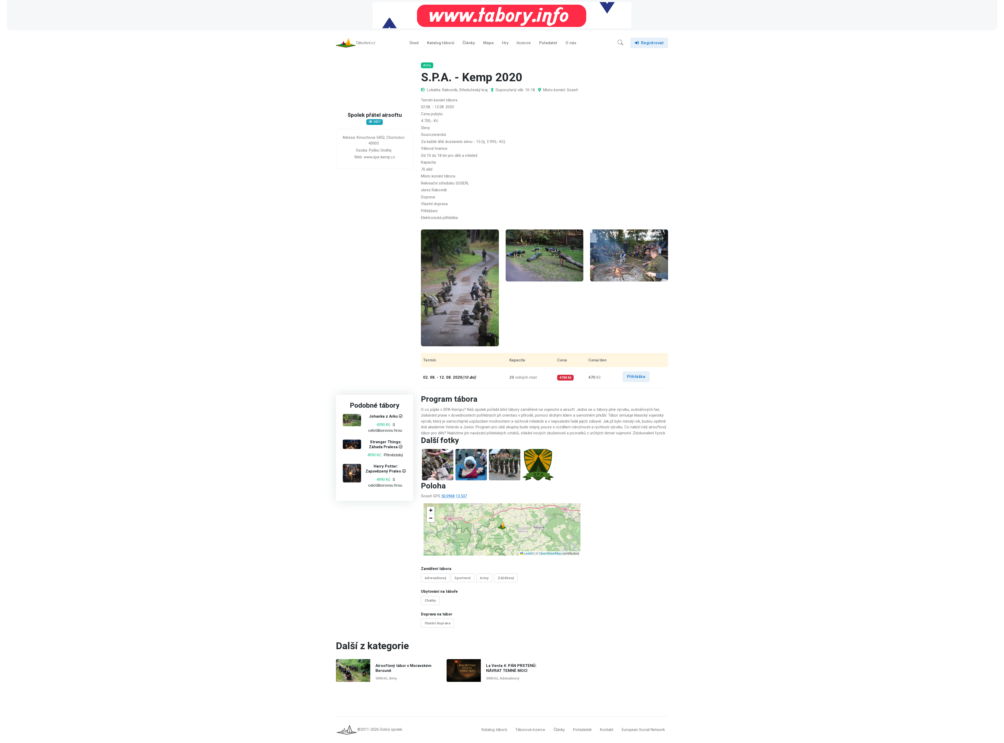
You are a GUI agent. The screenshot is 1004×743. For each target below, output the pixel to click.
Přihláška (636, 376)
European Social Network (643, 729)
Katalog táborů (440, 43)
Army (484, 578)
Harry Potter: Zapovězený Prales (383, 469)
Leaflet (528, 553)
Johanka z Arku (383, 416)
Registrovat (652, 43)
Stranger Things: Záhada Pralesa (385, 444)
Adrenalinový (435, 578)
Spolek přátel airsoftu (374, 115)
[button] (620, 43)
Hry (505, 43)
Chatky (430, 600)
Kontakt (606, 729)
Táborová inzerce (530, 729)
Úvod (414, 43)
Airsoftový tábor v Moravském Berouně (403, 668)
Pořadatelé (582, 729)
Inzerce (524, 43)
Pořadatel (548, 43)
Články (469, 43)
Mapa (488, 43)
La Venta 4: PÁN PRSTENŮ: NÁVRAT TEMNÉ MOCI (511, 668)
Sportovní (462, 578)
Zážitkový (506, 578)
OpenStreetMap (550, 553)
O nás (571, 43)
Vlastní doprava (437, 623)
